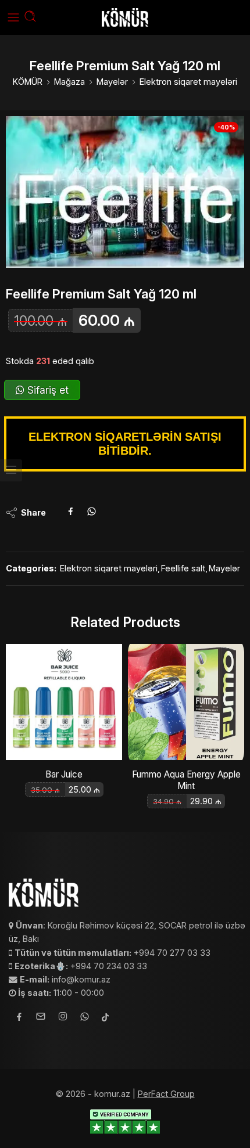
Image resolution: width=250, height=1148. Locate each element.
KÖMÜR (27, 82)
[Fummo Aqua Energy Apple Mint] (186, 702)
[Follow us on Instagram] (63, 1018)
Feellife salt (183, 568)
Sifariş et (46, 390)
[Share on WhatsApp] (92, 512)
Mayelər (112, 82)
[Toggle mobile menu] (13, 17)
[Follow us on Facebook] (19, 1018)
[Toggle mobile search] (30, 17)
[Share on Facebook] (70, 513)
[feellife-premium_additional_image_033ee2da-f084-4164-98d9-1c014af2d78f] (125, 192)
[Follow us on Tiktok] (105, 1018)
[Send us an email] (40, 1018)
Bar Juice (64, 774)
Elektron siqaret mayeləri (188, 82)
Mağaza (69, 82)
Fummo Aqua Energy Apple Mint (186, 780)
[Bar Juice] (64, 702)
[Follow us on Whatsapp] (85, 1018)
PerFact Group (166, 1094)
